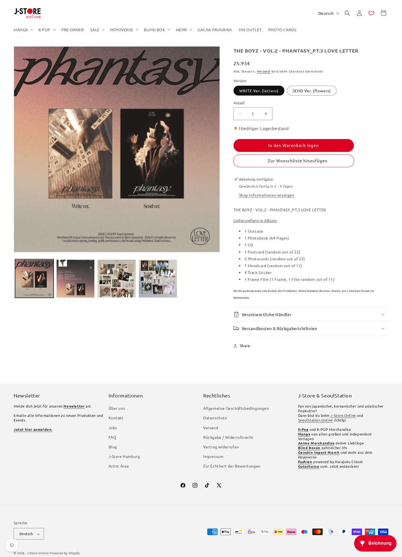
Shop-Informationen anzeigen (267, 194)
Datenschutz (215, 417)
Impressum (213, 456)
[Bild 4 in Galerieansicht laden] (158, 278)
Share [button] (245, 345)
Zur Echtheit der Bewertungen (232, 466)
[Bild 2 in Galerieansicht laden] (75, 278)
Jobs (113, 427)
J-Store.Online (343, 415)
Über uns (117, 408)
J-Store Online (38, 553)
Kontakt (116, 417)
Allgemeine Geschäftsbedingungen (236, 408)
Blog (113, 447)
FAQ (112, 437)
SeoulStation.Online (315, 420)
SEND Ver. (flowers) (312, 90)
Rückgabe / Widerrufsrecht (228, 437)
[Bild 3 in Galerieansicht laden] (116, 278)
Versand (263, 71)
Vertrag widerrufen (221, 447)
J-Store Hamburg (124, 456)
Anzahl (239, 102)
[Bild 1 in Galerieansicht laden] (34, 278)
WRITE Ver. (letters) (259, 90)
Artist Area (119, 466)
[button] (22, 29)
